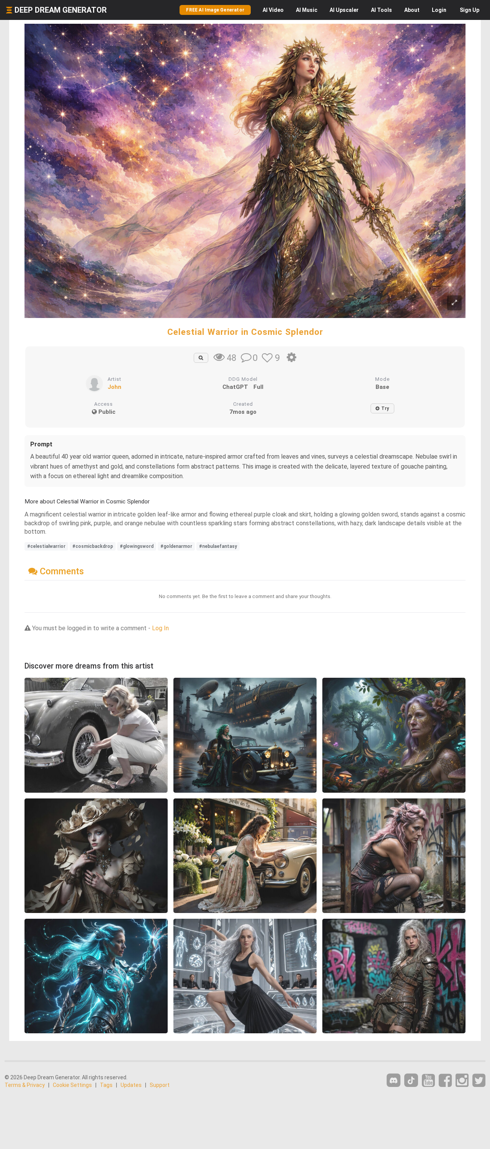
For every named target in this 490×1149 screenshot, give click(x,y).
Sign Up (469, 10)
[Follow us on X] (478, 1081)
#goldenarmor (176, 546)
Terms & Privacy (25, 1085)
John (114, 387)
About (412, 10)
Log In (160, 628)
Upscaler (344, 10)
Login (439, 10)
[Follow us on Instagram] (462, 1081)
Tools (381, 10)
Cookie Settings (72, 1085)
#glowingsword (137, 546)
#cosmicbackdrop (92, 546)
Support (160, 1085)
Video (273, 10)
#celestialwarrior (46, 546)
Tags (106, 1085)
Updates (131, 1085)
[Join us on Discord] (393, 1080)
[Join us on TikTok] (411, 1080)
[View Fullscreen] (454, 302)
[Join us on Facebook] (445, 1081)
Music (306, 10)
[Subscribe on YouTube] (428, 1081)
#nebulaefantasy (218, 546)
